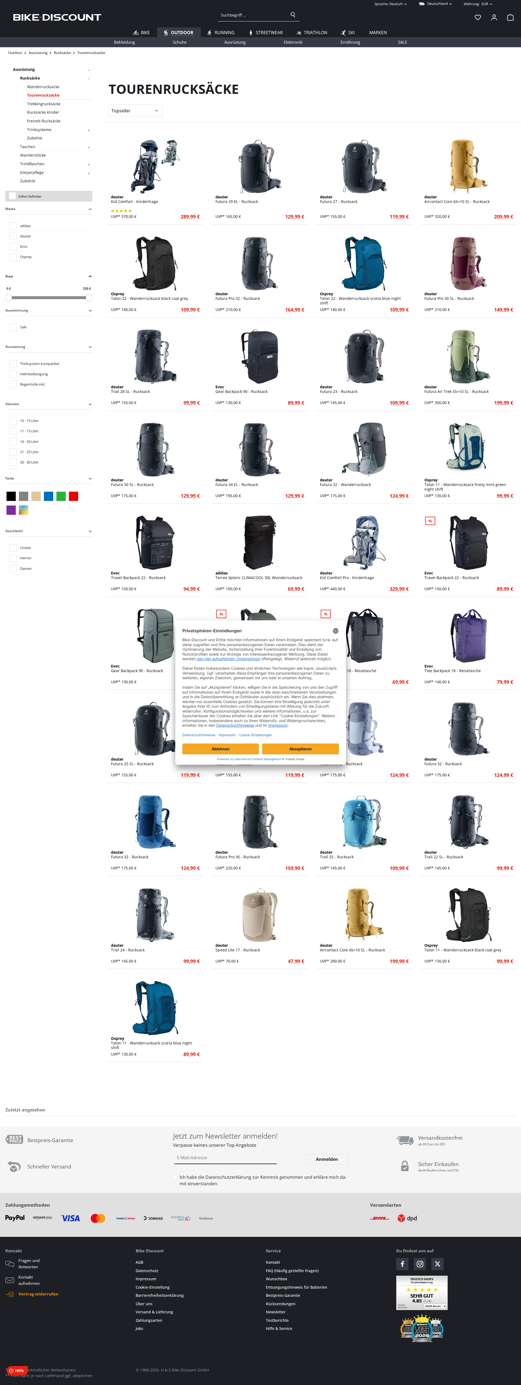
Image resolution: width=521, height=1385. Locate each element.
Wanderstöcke (33, 155)
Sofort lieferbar (30, 196)
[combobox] (252, 15)
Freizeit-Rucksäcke (44, 120)
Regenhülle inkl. (32, 384)
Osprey (26, 256)
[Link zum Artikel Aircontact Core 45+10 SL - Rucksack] (364, 915)
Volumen (12, 404)
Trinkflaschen (32, 163)
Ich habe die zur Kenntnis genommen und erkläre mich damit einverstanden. (263, 1180)
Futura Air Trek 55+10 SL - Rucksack (456, 389)
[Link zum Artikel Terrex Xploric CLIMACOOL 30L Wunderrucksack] (259, 543)
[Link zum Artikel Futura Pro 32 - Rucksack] (259, 263)
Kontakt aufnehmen (29, 1280)
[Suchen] (293, 15)
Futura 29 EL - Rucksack (236, 199)
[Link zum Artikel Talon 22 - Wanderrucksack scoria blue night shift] (364, 263)
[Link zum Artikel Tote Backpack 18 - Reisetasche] (364, 636)
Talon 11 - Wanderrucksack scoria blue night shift (151, 1043)
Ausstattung (15, 346)
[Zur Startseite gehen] (57, 17)
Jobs (139, 1328)
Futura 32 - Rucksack (443, 761)
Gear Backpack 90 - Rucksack (241, 389)
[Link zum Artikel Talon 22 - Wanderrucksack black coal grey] (155, 263)
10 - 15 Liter (29, 420)
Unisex (25, 547)
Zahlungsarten (149, 1320)
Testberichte (277, 1320)
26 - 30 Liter (29, 462)
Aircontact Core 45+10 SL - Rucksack (352, 947)
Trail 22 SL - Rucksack (443, 854)
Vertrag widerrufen (38, 1294)
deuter (25, 236)
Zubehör (35, 138)
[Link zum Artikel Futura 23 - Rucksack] (364, 356)
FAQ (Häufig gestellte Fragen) (292, 1270)
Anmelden (327, 1159)
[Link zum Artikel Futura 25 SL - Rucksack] (155, 729)
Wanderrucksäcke (43, 86)
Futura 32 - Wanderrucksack (345, 482)
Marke (10, 209)
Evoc (24, 246)
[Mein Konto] (494, 17)
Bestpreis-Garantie (283, 1295)
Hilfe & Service (279, 1328)
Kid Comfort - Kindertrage (134, 199)
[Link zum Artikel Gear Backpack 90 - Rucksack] (259, 356)
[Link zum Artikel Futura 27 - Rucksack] (364, 166)
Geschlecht (14, 531)
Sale (23, 327)
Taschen (27, 146)
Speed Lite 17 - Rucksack (237, 947)
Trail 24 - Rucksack (128, 947)
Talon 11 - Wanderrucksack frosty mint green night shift (465, 484)
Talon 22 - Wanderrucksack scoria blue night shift (360, 298)
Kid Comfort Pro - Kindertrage (347, 575)
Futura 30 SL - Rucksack (132, 482)
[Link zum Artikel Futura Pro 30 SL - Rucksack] (468, 263)
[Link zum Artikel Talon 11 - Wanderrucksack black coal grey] (468, 915)
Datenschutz (147, 1270)
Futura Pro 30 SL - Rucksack (449, 296)
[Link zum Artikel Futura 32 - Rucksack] (468, 729)
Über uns (144, 1303)
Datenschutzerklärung (228, 1177)
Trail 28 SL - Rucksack (130, 389)
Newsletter (276, 1311)
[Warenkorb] (509, 17)
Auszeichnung (16, 310)
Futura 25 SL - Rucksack (132, 761)
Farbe (9, 478)
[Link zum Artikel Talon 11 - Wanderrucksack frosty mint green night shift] (468, 450)
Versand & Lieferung (154, 1311)
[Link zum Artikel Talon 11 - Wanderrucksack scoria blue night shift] (155, 1008)
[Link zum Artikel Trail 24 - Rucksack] (155, 915)
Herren (25, 557)
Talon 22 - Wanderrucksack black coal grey (149, 296)
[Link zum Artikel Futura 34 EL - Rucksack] (259, 450)
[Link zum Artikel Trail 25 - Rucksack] (364, 822)
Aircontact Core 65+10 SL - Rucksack (457, 199)
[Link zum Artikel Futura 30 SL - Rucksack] (155, 450)
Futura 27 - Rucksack (338, 199)
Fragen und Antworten (29, 1263)
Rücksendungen (281, 1303)
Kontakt (273, 1262)
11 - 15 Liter (29, 430)
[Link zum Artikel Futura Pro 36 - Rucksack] (259, 822)
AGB (139, 1262)
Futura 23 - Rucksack (338, 389)
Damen (26, 568)
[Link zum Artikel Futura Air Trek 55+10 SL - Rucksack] (468, 356)
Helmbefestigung (34, 373)
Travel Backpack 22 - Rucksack (138, 575)
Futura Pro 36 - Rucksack (237, 854)
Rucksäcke (30, 78)
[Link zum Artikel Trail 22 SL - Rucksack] (468, 822)
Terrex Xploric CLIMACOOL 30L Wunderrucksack (258, 575)
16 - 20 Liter (29, 441)
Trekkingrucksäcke (44, 103)
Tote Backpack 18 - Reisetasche (348, 668)
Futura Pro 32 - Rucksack (237, 296)
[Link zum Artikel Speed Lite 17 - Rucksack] (259, 915)
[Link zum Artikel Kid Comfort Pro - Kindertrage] (364, 543)
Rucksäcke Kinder (43, 112)
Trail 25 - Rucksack (337, 854)
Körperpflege (32, 172)
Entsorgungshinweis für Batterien (296, 1287)
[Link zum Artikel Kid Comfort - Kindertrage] (155, 166)
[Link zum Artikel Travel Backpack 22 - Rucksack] (155, 543)
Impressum (146, 1278)
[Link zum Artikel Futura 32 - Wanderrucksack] (364, 450)
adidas (25, 225)
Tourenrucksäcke (43, 95)
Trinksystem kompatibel (39, 363)
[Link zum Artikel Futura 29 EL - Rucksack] (259, 166)
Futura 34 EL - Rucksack (236, 482)
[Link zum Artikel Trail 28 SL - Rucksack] (155, 356)
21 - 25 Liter (29, 451)
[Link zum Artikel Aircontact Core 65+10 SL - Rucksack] (468, 166)
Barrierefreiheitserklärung (160, 1295)
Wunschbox (276, 1278)
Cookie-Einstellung (153, 1287)
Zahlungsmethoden (27, 1205)
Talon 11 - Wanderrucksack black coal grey (462, 947)
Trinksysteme (39, 129)
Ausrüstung (24, 69)
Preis (9, 276)
